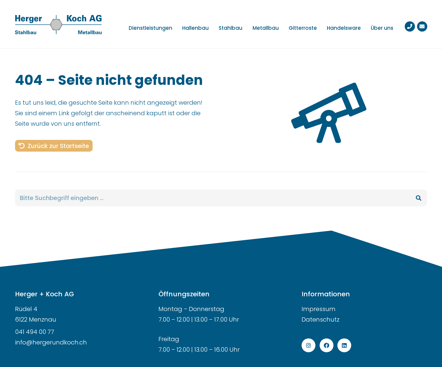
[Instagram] (308, 345)
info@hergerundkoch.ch (51, 342)
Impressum (319, 309)
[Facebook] (326, 345)
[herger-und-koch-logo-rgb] (58, 24)
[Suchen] (418, 198)
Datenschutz (320, 319)
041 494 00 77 (34, 332)
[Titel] (410, 26)
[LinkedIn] (344, 345)
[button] (213, 28)
